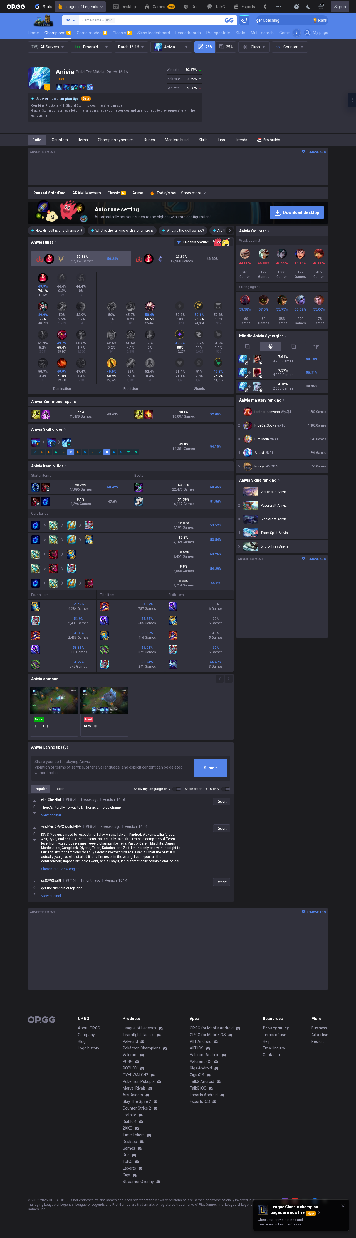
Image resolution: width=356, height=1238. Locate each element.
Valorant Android (204, 1055)
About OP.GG (89, 1028)
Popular (40, 789)
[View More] (278, 6)
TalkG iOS (198, 1088)
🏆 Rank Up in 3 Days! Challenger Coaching (318, 20)
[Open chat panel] (352, 100)
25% (229, 47)
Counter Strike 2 (137, 1108)
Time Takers (134, 1135)
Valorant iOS (201, 1061)
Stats (240, 32)
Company (86, 1035)
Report (222, 801)
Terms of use (274, 1035)
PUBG (128, 1061)
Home (33, 32)
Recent (60, 789)
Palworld (130, 1041)
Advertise (319, 1035)
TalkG (127, 1161)
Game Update (291, 32)
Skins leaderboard (153, 32)
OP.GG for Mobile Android (212, 1028)
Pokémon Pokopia (139, 1081)
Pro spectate (218, 32)
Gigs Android (201, 1068)
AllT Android (200, 1041)
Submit (210, 768)
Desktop (130, 1141)
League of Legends (81, 6)
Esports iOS (200, 1101)
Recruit (317, 1041)
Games (129, 1148)
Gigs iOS (197, 1075)
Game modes (91, 32)
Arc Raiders (133, 1095)
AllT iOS (197, 1048)
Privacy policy (276, 1028)
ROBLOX (130, 1068)
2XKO (127, 1128)
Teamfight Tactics (138, 1035)
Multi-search (262, 32)
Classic (122, 32)
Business (319, 1028)
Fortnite (129, 1115)
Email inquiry (274, 1048)
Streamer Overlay (138, 1181)
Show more (49, 869)
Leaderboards (188, 32)
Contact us (272, 1055)
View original (51, 815)
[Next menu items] (297, 33)
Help (267, 1041)
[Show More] (296, 6)
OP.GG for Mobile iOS (208, 1035)
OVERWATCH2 (135, 1075)
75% (209, 47)
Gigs (126, 1175)
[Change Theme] (308, 6)
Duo (126, 1155)
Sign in (340, 6)
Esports (129, 1168)
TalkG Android (202, 1081)
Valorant (130, 1055)
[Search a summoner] (228, 20)
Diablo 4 (130, 1121)
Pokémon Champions (141, 1048)
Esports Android (204, 1095)
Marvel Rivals (134, 1088)
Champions (57, 32)
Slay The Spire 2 (137, 1101)
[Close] (343, 1206)
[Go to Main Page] (16, 6)
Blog (82, 1041)
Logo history (88, 1048)
